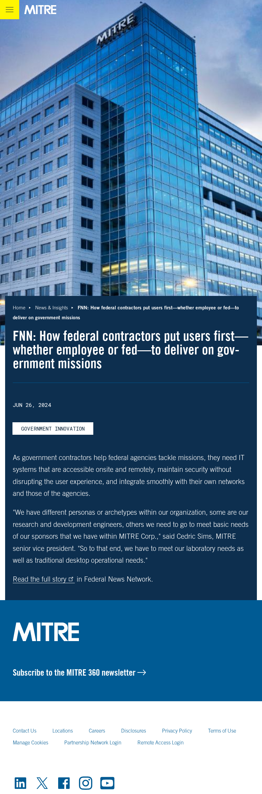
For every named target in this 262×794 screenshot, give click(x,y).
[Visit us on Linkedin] (20, 783)
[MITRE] (40, 9)
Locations (62, 731)
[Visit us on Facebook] (64, 783)
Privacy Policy (177, 731)
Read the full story (39, 579)
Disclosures (133, 731)
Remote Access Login (160, 742)
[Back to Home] (131, 632)
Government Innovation (53, 428)
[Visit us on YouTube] (107, 783)
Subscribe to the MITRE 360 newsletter (75, 672)
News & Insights (51, 307)
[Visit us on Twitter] (42, 783)
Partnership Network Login (92, 742)
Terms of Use (222, 731)
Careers (97, 731)
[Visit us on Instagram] (85, 783)
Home (19, 307)
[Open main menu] (9, 9)
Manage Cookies (30, 742)
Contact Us (24, 731)
